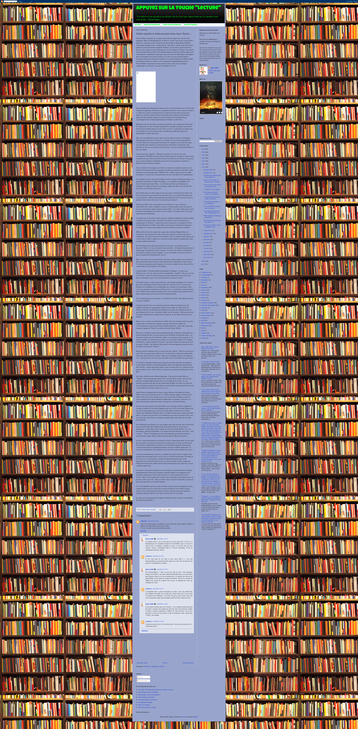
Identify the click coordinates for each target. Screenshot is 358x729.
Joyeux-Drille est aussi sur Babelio (148, 692)
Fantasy (203, 290)
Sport (203, 330)
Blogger (195, 717)
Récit (202, 320)
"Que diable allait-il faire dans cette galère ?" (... (212, 221)
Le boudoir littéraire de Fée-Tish (147, 700)
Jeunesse (204, 300)
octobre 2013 (208, 230)
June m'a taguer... (191, 25)
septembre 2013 (208, 233)
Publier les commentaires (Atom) (154, 666)
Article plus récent (142, 663)
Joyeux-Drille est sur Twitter (146, 697)
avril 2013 (207, 248)
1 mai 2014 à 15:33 (162, 569)
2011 (203, 264)
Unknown (144, 521)
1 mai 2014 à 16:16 (162, 604)
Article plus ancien (187, 663)
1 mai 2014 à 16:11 (158, 589)
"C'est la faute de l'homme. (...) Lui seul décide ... (212, 202)
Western (203, 338)
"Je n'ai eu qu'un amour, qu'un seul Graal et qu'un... (212, 185)
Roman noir (204, 325)
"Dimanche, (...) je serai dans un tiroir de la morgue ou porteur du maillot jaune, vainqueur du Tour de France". (211, 498)
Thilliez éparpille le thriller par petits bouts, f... (212, 216)
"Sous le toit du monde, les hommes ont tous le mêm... (211, 181)
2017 (203, 155)
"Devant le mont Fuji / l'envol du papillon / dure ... (212, 226)
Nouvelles (204, 308)
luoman (184, 717)
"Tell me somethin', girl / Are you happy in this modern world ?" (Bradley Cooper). (211, 376)
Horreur (203, 295)
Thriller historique (206, 335)
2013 (203, 167)
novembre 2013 (208, 173)
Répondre (143, 531)
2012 (203, 261)
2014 (203, 164)
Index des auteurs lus (172, 25)
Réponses (146, 535)
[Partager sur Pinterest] (170, 510)
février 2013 (207, 254)
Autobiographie (206, 275)
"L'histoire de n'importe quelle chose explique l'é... (212, 176)
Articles (140, 677)
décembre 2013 (208, 170)
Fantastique (204, 287)
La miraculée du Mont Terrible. (210, 362)
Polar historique (206, 315)
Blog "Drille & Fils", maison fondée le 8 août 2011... (209, 347)
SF (202, 328)
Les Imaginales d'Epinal (145, 702)
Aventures (204, 277)
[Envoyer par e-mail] (163, 510)
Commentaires (142, 681)
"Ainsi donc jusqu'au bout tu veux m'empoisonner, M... (211, 212)
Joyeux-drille (149, 539)
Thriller (203, 333)
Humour (203, 297)
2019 (203, 149)
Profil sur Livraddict (144, 705)
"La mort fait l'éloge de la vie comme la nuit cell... (211, 198)
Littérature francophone (208, 305)
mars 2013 (207, 251)
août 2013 (207, 236)
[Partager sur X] (167, 510)
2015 (203, 161)
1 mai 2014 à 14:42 (162, 539)
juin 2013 (206, 242)
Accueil (138, 25)
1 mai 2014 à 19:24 (158, 621)
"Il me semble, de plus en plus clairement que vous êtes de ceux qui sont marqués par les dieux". (211, 391)
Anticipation (205, 272)
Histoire (203, 292)
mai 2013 (206, 245)
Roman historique (206, 323)
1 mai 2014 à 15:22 (158, 556)
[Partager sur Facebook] (169, 510)
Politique (204, 318)
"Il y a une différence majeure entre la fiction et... (212, 207)
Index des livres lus (152, 25)
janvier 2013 (207, 257)
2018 (203, 152)
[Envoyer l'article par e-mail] (159, 509)
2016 (203, 158)
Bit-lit (203, 282)
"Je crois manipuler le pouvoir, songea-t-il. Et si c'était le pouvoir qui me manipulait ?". (211, 408)
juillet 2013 (207, 239)
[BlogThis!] (165, 510)
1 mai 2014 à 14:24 (153, 521)
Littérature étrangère (207, 303)
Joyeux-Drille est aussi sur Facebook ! (149, 695)
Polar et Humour (206, 313)
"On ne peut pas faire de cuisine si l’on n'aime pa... (211, 193)
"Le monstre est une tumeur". (211, 189)
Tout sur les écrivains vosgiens (147, 707)
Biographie (204, 280)
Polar (202, 310)
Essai (202, 285)
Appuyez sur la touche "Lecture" (178, 8)
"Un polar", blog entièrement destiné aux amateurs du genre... (156, 690)
